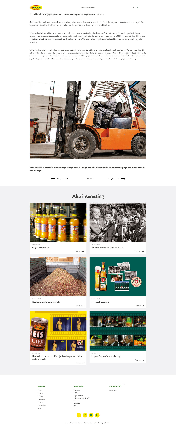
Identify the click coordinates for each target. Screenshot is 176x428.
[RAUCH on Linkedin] (97, 415)
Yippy (39, 408)
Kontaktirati (112, 390)
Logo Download (78, 395)
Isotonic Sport (42, 405)
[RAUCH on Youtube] (91, 415)
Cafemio (40, 393)
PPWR (76, 406)
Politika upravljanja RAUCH (82, 398)
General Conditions (70, 423)
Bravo (39, 390)
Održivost (76, 393)
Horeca (40, 402)
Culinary (40, 396)
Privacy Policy (88, 423)
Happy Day (41, 399)
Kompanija (77, 390)
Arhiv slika (77, 403)
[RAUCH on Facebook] (79, 415)
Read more (78, 251)
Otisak (80, 423)
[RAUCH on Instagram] (85, 415)
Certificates (77, 401)
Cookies (107, 423)
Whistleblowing (98, 423)
